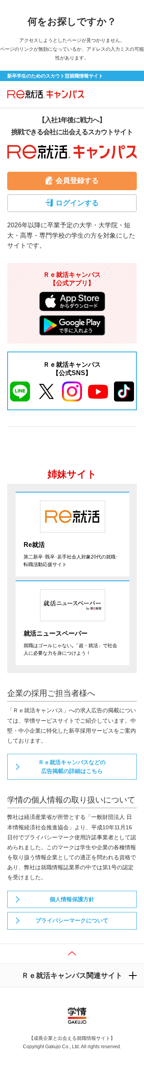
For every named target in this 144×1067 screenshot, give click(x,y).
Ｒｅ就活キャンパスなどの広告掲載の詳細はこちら (72, 766)
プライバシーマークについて (72, 920)
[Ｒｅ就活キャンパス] (43, 94)
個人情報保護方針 (72, 899)
